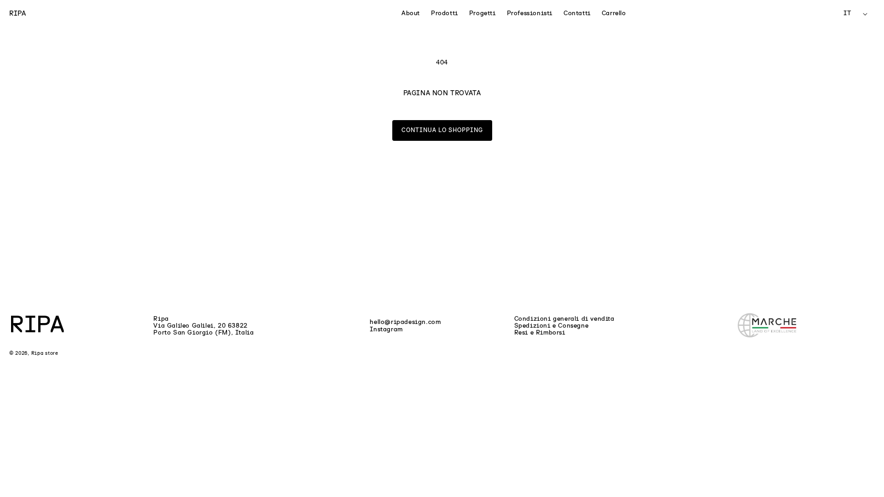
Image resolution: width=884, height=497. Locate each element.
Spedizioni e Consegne (551, 326)
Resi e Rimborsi (539, 332)
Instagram (386, 329)
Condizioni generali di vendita (564, 319)
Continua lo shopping (442, 130)
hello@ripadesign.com (405, 322)
